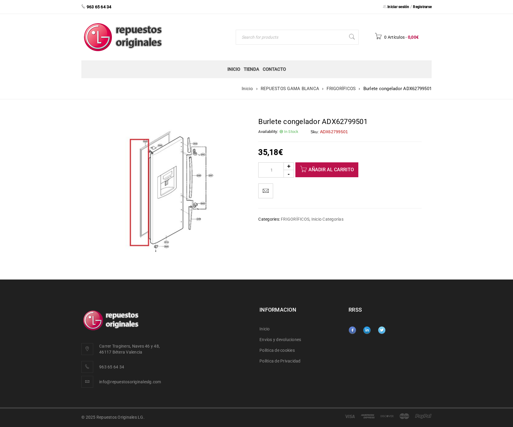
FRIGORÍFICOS (341, 88)
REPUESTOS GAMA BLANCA (290, 88)
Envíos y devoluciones (280, 339)
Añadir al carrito (331, 169)
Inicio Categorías (327, 219)
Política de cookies (277, 350)
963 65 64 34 (111, 367)
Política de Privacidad (280, 361)
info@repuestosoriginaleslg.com (130, 381)
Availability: (268, 131)
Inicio (247, 88)
